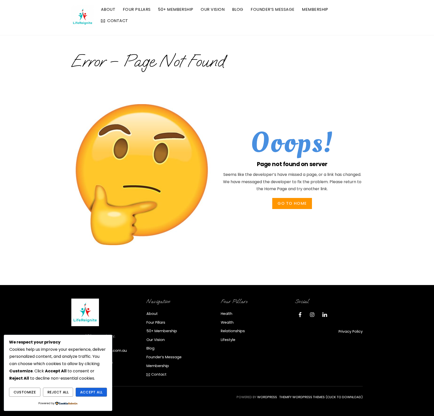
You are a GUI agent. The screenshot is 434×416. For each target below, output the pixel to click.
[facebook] (300, 314)
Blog (237, 9)
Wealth (227, 322)
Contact (117, 21)
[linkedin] (325, 314)
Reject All (58, 392)
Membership (315, 9)
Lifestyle (228, 339)
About (108, 9)
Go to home (292, 203)
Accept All (91, 392)
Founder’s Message (272, 9)
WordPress (267, 397)
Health (226, 313)
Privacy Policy (351, 331)
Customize (25, 392)
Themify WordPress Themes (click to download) (321, 397)
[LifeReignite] (82, 25)
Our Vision (213, 9)
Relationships (233, 330)
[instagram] (312, 314)
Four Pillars (137, 9)
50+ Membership (175, 9)
